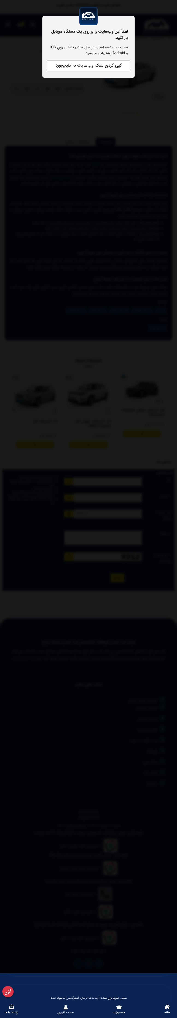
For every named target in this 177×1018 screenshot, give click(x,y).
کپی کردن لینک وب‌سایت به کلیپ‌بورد (89, 65)
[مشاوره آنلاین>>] (8, 992)
